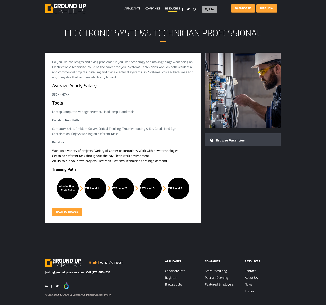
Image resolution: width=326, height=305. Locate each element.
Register (171, 278)
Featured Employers (219, 284)
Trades (249, 291)
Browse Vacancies (230, 140)
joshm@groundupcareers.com (64, 272)
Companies (152, 8)
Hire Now (266, 8)
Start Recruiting (216, 271)
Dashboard (243, 8)
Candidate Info (175, 271)
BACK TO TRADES (67, 212)
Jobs (211, 9)
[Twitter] (188, 9)
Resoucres (172, 8)
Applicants (132, 8)
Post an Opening (216, 278)
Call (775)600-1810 (98, 272)
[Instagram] (194, 9)
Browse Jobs (173, 284)
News (248, 284)
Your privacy (105, 294)
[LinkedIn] (177, 9)
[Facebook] (183, 9)
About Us (251, 278)
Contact (250, 271)
